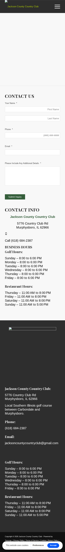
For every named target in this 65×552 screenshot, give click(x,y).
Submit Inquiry (15, 197)
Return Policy (53, 540)
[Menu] (55, 6)
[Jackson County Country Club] (27, 6)
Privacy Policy (18, 540)
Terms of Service (32, 540)
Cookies (43, 540)
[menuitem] (55, 6)
